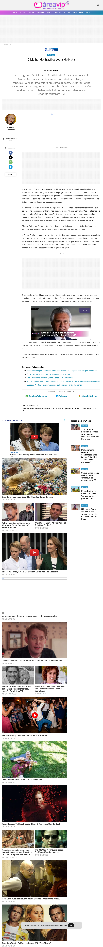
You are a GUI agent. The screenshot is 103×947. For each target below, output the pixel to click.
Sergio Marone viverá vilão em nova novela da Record (48, 374)
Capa (3, 45)
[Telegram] (11, 167)
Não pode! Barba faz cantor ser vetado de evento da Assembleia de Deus (89, 514)
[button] (90, 5)
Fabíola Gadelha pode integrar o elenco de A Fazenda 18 (50, 378)
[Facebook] (11, 153)
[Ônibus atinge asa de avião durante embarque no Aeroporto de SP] (75, 471)
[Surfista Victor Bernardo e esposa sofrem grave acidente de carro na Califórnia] (75, 427)
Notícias (8, 45)
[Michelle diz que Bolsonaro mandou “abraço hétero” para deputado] (75, 489)
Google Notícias (89, 396)
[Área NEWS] (51, 50)
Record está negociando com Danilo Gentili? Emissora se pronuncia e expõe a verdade (62, 371)
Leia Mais (63, 925)
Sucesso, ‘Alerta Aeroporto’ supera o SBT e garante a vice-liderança (54, 385)
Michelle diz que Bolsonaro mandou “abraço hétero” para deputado (89, 495)
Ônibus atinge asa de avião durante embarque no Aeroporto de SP (90, 476)
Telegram (63, 396)
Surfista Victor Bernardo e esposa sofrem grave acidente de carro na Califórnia (90, 434)
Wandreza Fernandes (52, 70)
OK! (71, 925)
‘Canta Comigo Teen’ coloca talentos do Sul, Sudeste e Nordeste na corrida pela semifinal (63, 381)
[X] (11, 157)
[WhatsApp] (11, 162)
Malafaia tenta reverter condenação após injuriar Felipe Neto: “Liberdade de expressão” (89, 456)
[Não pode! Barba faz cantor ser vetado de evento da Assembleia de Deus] (75, 507)
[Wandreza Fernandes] (10, 119)
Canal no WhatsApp (38, 396)
